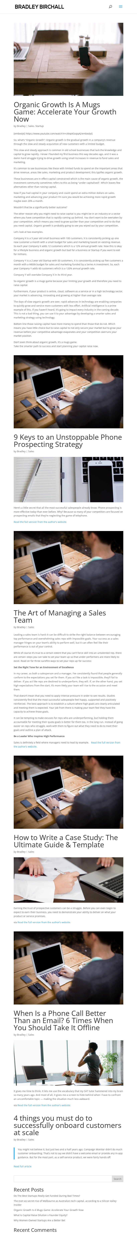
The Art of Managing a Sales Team (60, 616)
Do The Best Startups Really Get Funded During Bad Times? (47, 1195)
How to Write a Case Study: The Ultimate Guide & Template (66, 840)
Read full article (22, 1166)
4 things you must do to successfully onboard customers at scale (67, 1125)
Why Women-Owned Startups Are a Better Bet (39, 1220)
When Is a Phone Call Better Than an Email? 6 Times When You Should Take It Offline (63, 1020)
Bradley (21, 126)
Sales (31, 126)
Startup (39, 126)
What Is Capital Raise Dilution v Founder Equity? (40, 1215)
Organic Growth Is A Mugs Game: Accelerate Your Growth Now (65, 112)
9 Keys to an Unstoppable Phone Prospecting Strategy (68, 440)
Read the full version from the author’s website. (40, 521)
